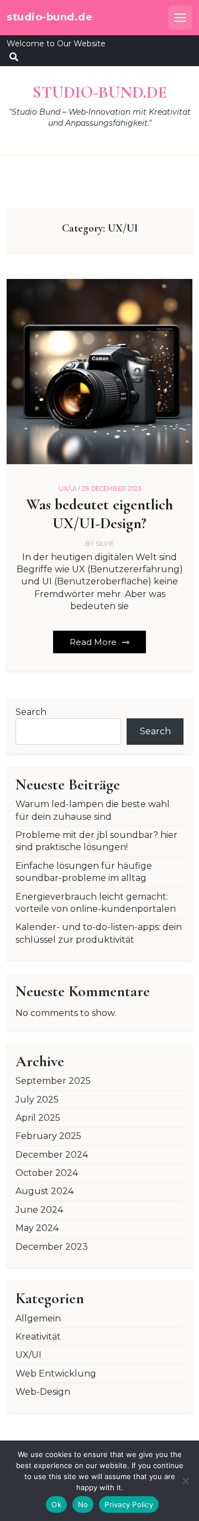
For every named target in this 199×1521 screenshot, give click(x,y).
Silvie (105, 543)
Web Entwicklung (55, 1373)
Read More (94, 642)
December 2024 (51, 1154)
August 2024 (44, 1191)
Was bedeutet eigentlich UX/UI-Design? (99, 514)
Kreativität (38, 1336)
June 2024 (39, 1210)
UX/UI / (69, 488)
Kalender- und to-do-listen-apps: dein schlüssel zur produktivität (98, 933)
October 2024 (46, 1173)
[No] (185, 1480)
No (83, 1504)
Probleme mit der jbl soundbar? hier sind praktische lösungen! (96, 841)
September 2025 (53, 1081)
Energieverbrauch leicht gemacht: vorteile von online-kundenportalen (95, 902)
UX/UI (28, 1355)
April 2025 (37, 1117)
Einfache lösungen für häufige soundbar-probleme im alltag (83, 872)
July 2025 (37, 1099)
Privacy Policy (128, 1504)
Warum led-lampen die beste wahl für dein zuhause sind (92, 810)
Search (30, 712)
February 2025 (48, 1136)
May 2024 (37, 1228)
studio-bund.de (49, 17)
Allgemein (38, 1318)
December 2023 (51, 1246)
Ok (56, 1504)
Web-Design (42, 1391)
